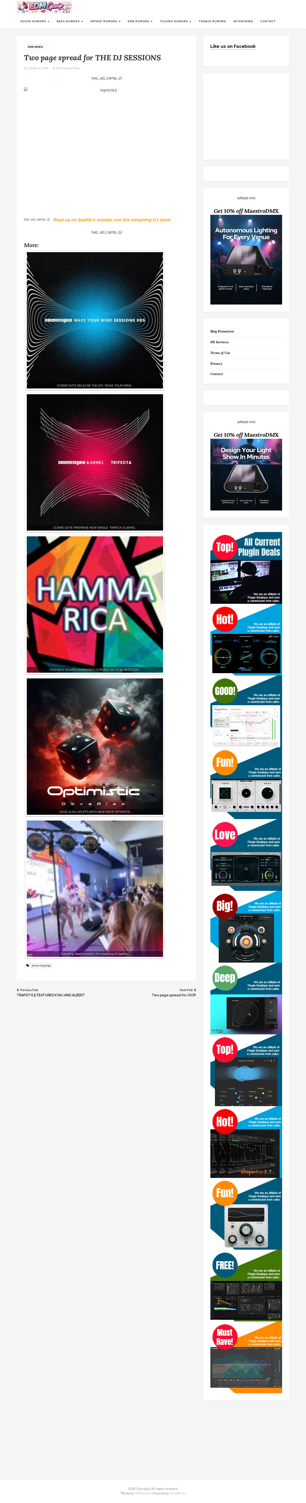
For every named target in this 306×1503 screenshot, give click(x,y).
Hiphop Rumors (104, 21)
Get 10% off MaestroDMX (246, 211)
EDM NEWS (35, 47)
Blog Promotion (222, 331)
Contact (268, 21)
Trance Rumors (212, 21)
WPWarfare (143, 1493)
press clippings (41, 965)
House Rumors (33, 21)
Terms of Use (220, 353)
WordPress (178, 1493)
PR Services (219, 342)
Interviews (243, 21)
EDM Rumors (139, 21)
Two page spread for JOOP (174, 992)
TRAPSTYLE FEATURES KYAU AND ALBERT (51, 992)
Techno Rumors (174, 21)
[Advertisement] (153, 1443)
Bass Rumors (69, 21)
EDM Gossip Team (68, 68)
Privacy (216, 363)
